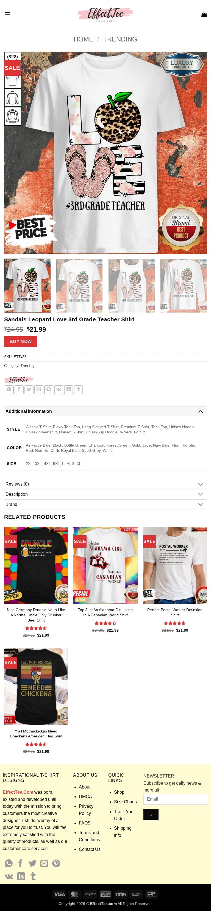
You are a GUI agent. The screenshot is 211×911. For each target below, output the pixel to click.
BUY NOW (21, 341)
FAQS (85, 823)
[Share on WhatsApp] (9, 389)
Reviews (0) (17, 484)
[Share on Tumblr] (78, 389)
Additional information (28, 411)
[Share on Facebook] (19, 389)
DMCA (85, 796)
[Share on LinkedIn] (68, 389)
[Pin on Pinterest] (48, 389)
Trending (120, 39)
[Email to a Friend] (38, 389)
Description (16, 494)
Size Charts (125, 801)
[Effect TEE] (19, 379)
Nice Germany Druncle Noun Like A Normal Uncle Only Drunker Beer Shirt (36, 615)
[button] (7, 14)
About (84, 787)
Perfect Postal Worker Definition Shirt (174, 612)
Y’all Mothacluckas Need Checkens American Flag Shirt (36, 734)
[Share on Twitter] (29, 389)
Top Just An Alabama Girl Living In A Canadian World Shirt (105, 612)
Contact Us (90, 849)
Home (83, 39)
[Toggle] (201, 411)
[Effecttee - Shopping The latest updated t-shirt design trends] (105, 14)
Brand (11, 504)
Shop (119, 792)
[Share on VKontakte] (58, 389)
